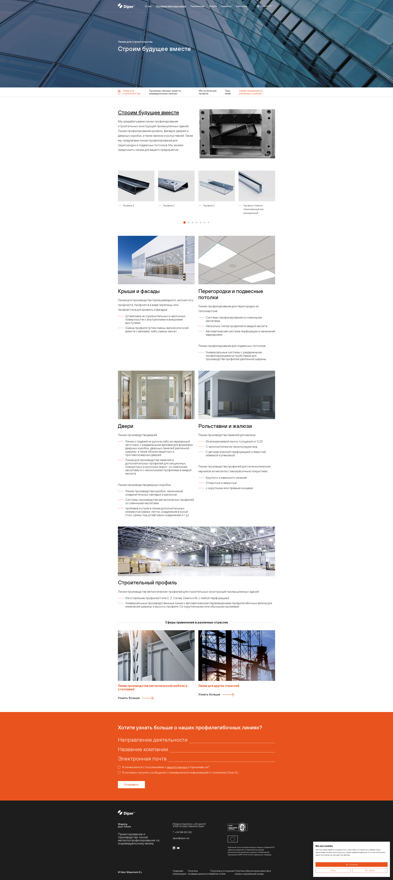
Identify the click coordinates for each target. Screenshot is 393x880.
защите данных (177, 767)
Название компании (143, 749)
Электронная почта (142, 758)
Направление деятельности (153, 740)
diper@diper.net (181, 838)
